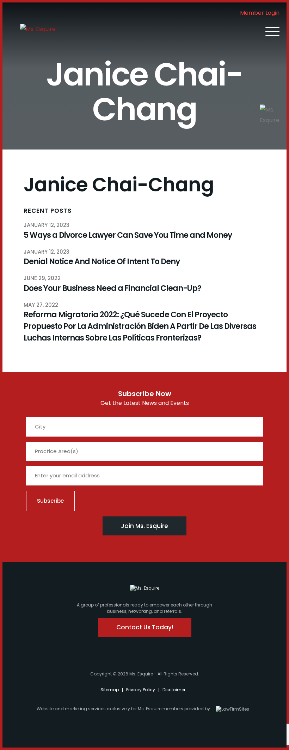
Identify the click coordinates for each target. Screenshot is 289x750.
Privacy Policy (140, 690)
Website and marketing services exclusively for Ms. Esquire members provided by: (124, 709)
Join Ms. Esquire (144, 526)
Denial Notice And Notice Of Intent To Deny (102, 261)
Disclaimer (173, 690)
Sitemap (109, 690)
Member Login (259, 13)
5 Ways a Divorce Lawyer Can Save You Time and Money (128, 235)
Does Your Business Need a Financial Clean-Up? (112, 288)
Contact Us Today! (144, 627)
